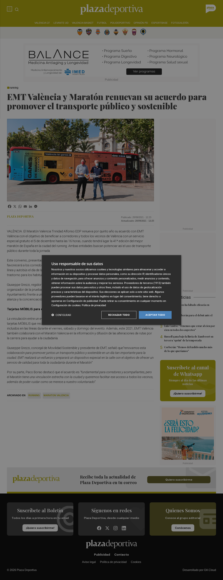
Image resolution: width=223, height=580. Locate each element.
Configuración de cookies (66, 305)
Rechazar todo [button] (119, 314)
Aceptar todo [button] (155, 314)
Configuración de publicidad (82, 300)
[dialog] (111, 290)
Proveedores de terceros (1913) (142, 282)
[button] (61, 315)
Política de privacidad (94, 305)
